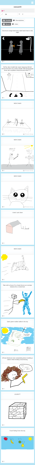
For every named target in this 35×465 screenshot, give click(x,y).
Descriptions (20, 20)
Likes (16, 24)
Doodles (8, 20)
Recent (8, 24)
